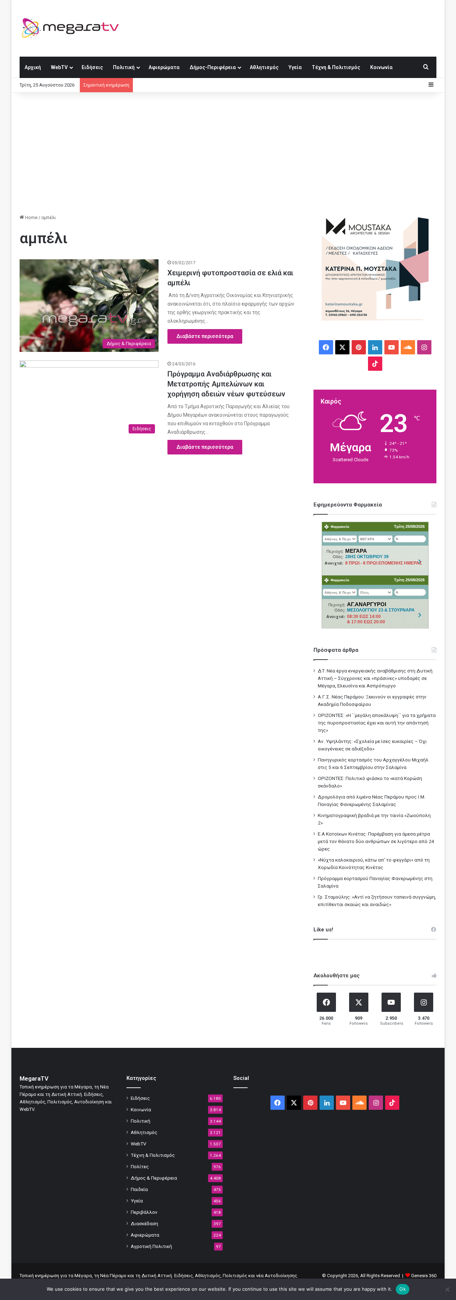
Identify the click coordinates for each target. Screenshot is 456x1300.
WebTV (59, 67)
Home (30, 217)
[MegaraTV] (73, 28)
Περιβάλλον (144, 1212)
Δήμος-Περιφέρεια (213, 67)
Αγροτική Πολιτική (151, 1246)
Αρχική (33, 67)
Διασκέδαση (144, 1223)
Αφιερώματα (164, 67)
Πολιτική (124, 67)
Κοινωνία (381, 67)
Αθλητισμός (264, 67)
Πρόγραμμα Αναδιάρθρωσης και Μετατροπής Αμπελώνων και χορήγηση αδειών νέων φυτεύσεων (226, 384)
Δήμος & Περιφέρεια (154, 1178)
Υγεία (295, 67)
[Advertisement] (228, 153)
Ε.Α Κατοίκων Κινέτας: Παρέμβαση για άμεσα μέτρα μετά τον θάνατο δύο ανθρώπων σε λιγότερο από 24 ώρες (376, 841)
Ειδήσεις (92, 67)
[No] (447, 1289)
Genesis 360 (423, 1275)
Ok (402, 1289)
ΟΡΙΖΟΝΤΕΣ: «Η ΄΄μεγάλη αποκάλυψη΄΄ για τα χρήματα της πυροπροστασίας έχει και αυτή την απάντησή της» (377, 722)
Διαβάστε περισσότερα (204, 336)
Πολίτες (140, 1166)
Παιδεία (139, 1189)
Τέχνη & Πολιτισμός (336, 67)
